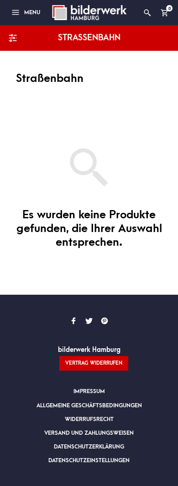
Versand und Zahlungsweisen (89, 433)
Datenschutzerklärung (89, 446)
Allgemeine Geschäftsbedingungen (89, 405)
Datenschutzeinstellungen (89, 460)
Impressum (89, 391)
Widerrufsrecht (89, 419)
